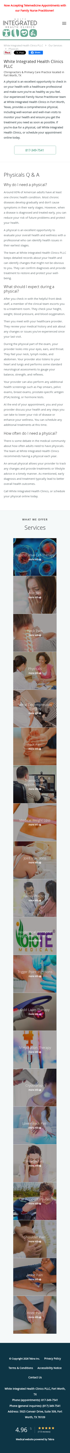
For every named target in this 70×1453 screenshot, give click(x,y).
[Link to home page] (25, 27)
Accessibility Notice (50, 1368)
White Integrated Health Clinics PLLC (23, 45)
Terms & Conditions (21, 1368)
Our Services (55, 45)
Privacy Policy (52, 1358)
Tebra (51, 1439)
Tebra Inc (34, 1358)
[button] (64, 23)
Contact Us (35, 1377)
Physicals (13, 49)
